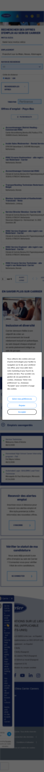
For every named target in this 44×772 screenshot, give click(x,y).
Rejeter (22, 405)
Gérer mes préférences (22, 399)
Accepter (22, 412)
